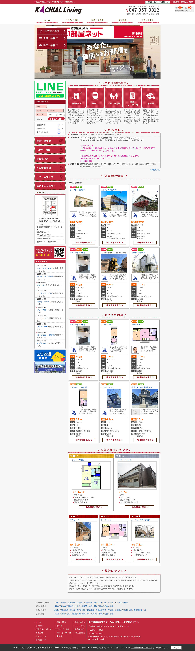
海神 (111, 606)
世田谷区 (111, 602)
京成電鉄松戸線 (140, 610)
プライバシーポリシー (44, 629)
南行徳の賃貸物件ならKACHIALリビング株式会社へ (113, 622)
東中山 (95, 614)
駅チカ (59, 626)
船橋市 (63, 602)
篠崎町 (57, 606)
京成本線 (64, 610)
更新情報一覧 (155, 170)
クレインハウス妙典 (77, 190)
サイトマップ (41, 636)
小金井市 (80, 602)
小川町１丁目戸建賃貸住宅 (141, 387)
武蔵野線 (118, 610)
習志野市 (88, 602)
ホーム (38, 622)
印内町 (63, 606)
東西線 (72, 610)
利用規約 (39, 633)
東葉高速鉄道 (101, 610)
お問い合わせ (80, 622)
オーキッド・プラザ (77, 253)
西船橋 (74, 614)
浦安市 (96, 602)
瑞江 (68, 614)
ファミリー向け (63, 629)
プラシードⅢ (75, 520)
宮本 (101, 606)
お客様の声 (79, 629)
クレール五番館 (78, 460)
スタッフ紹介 (80, 626)
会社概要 (39, 626)
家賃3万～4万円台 (64, 633)
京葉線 (110, 610)
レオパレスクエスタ (108, 190)
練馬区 (126, 602)
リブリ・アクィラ (124, 460)
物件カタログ (41, 640)
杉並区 (103, 602)
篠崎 (63, 614)
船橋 (111, 614)
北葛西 (84, 606)
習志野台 (71, 606)
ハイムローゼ (42, 327)
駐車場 (59, 636)
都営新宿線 (81, 610)
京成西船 (82, 614)
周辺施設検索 (80, 633)
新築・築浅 (61, 622)
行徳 (106, 614)
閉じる (176, 648)
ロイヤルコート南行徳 (78, 387)
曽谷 (78, 606)
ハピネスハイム (107, 387)
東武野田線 (127, 610)
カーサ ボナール (138, 253)
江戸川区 (71, 602)
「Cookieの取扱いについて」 (141, 648)
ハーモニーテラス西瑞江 (140, 520)
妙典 (106, 606)
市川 (89, 614)
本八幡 (57, 614)
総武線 (57, 610)
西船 (96, 606)
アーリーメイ (136, 325)
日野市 (119, 602)
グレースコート (107, 325)
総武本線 (90, 610)
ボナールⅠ (135, 190)
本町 (90, 606)
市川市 (57, 602)
